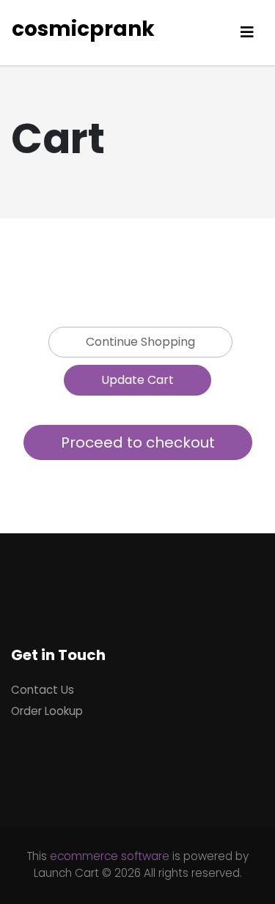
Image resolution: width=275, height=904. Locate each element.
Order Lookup (47, 711)
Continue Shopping (140, 341)
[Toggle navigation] (247, 32)
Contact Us (42, 689)
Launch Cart (66, 873)
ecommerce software (109, 856)
